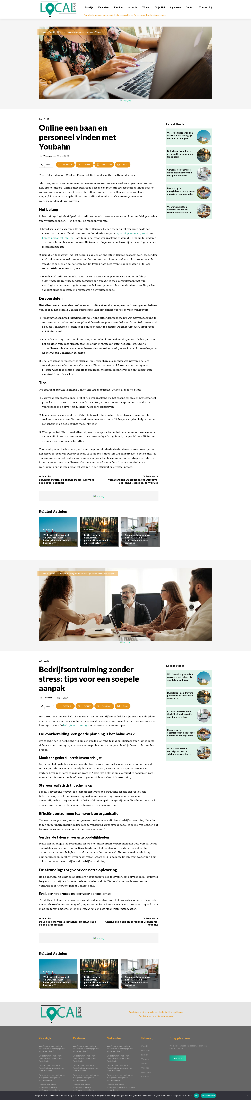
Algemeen (48, 529)
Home (43, 32)
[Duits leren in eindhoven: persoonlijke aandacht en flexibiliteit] (99, 531)
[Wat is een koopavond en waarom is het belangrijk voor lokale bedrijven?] (58, 531)
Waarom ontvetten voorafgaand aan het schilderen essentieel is (179, 209)
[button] (205, 7)
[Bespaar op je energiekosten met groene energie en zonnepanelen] (204, 192)
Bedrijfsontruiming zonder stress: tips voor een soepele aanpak (66, 481)
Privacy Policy (208, 1095)
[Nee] (247, 1095)
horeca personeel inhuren (58, 238)
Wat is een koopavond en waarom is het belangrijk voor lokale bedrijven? (56, 539)
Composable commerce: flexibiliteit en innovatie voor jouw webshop (138, 539)
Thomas (47, 156)
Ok (196, 1095)
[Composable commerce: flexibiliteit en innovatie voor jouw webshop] (139, 531)
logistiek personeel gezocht (133, 233)
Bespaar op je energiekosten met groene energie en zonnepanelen (181, 191)
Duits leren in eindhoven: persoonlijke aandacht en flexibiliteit (97, 539)
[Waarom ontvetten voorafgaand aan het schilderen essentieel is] (204, 211)
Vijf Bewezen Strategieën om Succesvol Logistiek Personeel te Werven (133, 481)
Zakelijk (51, 32)
